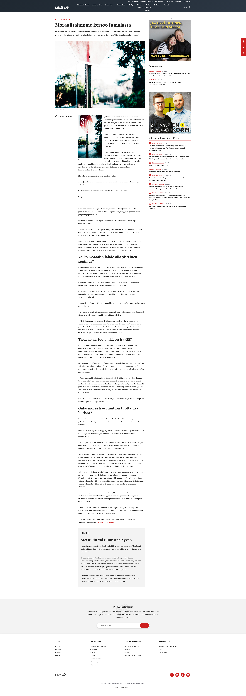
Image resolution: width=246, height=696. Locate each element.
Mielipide (93, 656)
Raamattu (121, 5)
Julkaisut (127, 649)
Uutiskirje (58, 653)
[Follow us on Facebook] (172, 675)
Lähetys (131, 5)
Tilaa (128, 1)
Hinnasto (127, 653)
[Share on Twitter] (243, 47)
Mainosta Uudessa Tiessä (132, 656)
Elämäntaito (109, 5)
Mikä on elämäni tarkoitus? (158, 165)
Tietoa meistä (159, 1)
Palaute (92, 653)
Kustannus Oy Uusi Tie (131, 646)
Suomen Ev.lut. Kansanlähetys (168, 646)
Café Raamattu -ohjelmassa (108, 522)
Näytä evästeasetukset (123, 687)
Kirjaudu (185, 1)
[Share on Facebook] (243, 41)
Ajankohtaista (97, 5)
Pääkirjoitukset (83, 5)
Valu (160, 649)
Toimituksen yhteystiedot (98, 646)
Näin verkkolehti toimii (146, 1)
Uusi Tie (58, 646)
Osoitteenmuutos (95, 659)
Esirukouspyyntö (95, 662)
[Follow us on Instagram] (183, 675)
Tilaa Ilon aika (169, 1)
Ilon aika (58, 649)
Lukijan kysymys (95, 665)
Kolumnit (157, 5)
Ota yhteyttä (135, 1)
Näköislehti (178, 1)
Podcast (58, 656)
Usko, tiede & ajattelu (148, 7)
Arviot (166, 5)
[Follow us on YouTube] (188, 675)
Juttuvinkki (93, 649)
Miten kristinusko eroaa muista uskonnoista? (164, 171)
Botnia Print (163, 653)
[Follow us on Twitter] (177, 675)
